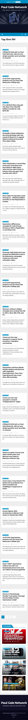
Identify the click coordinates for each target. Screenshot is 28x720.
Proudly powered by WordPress (9, 713)
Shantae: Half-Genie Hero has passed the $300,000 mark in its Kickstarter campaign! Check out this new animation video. (14, 256)
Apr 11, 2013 (7, 289)
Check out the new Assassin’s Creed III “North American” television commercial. (13, 340)
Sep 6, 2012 (6, 345)
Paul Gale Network (14, 7)
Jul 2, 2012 (6, 404)
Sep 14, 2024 (8, 672)
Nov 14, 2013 (7, 176)
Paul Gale (15, 60)
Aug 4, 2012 (7, 379)
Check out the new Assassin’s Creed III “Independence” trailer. (12, 400)
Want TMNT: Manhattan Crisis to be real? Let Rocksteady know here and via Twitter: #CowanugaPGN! (14, 567)
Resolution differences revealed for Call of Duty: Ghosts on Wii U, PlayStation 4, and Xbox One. (13, 227)
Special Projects (7, 664)
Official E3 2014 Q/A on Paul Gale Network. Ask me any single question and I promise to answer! (14, 55)
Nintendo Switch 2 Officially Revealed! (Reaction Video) (12, 652)
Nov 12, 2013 (7, 204)
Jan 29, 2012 (7, 544)
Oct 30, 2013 (7, 232)
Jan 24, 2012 (7, 572)
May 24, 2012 (7, 491)
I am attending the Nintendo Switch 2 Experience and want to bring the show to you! (14, 636)
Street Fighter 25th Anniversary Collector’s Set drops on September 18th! (13, 513)
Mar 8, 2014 (7, 113)
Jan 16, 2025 (8, 656)
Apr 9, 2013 (6, 317)
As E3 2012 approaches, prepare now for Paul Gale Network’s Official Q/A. (13, 539)
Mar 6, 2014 (7, 143)
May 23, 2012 (7, 517)
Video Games (5, 49)
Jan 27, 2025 (8, 641)
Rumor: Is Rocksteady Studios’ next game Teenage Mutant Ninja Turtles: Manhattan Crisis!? (14, 597)
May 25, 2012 (7, 461)
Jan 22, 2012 (7, 602)
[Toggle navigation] (25, 34)
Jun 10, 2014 (7, 60)
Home (13, 717)
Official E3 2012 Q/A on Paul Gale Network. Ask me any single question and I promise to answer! (14, 427)
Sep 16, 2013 (7, 262)
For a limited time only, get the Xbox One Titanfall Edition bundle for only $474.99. (13, 108)
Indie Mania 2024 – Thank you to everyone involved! (13, 668)
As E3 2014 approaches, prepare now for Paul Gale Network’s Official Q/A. (13, 81)
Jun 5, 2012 (6, 432)
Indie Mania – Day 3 (12, 685)
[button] (22, 34)
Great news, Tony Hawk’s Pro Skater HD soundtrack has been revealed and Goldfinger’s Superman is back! (14, 485)
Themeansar (13, 715)
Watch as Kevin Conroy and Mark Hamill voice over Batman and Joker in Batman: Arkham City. (13, 455)
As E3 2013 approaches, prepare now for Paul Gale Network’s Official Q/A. (13, 285)
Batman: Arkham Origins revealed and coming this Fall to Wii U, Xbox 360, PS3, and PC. (14, 312)
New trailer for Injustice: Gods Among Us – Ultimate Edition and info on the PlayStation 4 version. (14, 199)
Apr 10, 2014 (7, 85)
